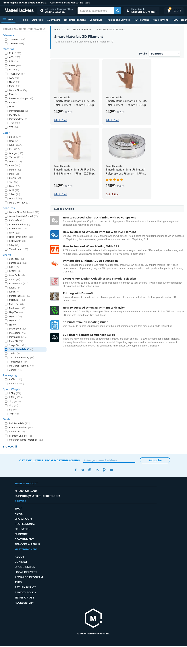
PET (14, 61)
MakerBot (16, 304)
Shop (18, 508)
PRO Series (18, 328)
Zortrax (15, 370)
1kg (15, 401)
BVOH (14, 102)
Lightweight (17, 241)
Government (24, 539)
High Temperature (21, 236)
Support (21, 534)
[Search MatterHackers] (117, 10)
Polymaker (18, 337)
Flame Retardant (19, 224)
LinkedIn (97, 470)
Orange (16, 153)
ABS (14, 57)
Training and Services (118, 19)
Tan (13, 182)
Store (66, 29)
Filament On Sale (20, 435)
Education (22, 529)
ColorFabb (17, 275)
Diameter (9, 35)
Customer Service (60, 2)
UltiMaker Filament (21, 365)
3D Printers (53, 19)
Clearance (17, 431)
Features (9, 208)
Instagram (90, 470)
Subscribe (155, 460)
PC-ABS (15, 114)
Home (57, 29)
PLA (15, 53)
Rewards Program (29, 577)
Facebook (75, 470)
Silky (14, 245)
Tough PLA (17, 73)
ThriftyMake (18, 361)
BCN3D (15, 271)
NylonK (14, 320)
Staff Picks (37, 19)
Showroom (23, 518)
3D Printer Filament (75, 19)
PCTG (14, 69)
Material (8, 49)
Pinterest (104, 470)
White (15, 145)
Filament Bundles (21, 427)
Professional (25, 524)
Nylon (14, 82)
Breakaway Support (21, 98)
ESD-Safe (16, 220)
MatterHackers (20, 296)
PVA (13, 94)
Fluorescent (18, 228)
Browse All (10, 446)
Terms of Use (24, 597)
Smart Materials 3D (21, 349)
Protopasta (17, 333)
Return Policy (25, 587)
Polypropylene (18, 119)
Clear (14, 186)
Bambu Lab (96, 19)
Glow (14, 232)
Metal (14, 86)
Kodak (14, 287)
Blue (14, 165)
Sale (25, 19)
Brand (7, 254)
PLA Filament (141, 19)
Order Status (25, 567)
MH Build (17, 300)
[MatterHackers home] (19, 10)
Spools (16, 383)
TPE (14, 127)
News (19, 513)
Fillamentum (18, 283)
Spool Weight (12, 389)
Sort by (143, 53)
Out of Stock (113, 194)
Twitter (83, 470)
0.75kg (16, 397)
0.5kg (15, 393)
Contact (21, 561)
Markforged (17, 308)
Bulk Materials (19, 423)
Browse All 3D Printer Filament (24, 29)
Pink (14, 174)
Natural (15, 198)
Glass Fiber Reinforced (23, 216)
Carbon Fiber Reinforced (24, 212)
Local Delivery (26, 572)
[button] (56, 11)
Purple (15, 169)
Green (15, 161)
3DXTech (16, 258)
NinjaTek (16, 312)
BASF (14, 267)
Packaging (10, 375)
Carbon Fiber (18, 90)
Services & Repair (27, 544)
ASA (14, 77)
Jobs (18, 582)
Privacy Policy (25, 592)
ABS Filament (160, 19)
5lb (13, 409)
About (19, 556)
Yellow (16, 157)
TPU (14, 123)
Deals (6, 419)
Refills (15, 379)
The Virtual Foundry (21, 357)
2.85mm (16, 43)
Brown (15, 178)
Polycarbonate (19, 110)
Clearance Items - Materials (26, 439)
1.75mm (17, 39)
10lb (14, 413)
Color (6, 132)
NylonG (15, 316)
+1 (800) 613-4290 (80, 2)
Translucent (18, 249)
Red (14, 149)
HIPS (13, 106)
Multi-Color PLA (19, 202)
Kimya (14, 291)
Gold (14, 190)
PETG (15, 65)
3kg (13, 405)
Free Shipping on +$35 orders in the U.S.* (25, 2)
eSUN (14, 279)
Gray (14, 141)
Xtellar (14, 353)
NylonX (14, 324)
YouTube (111, 470)
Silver (14, 194)
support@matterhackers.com (37, 496)
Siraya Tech (17, 345)
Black (15, 136)
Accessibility (24, 602)
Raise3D (16, 341)
